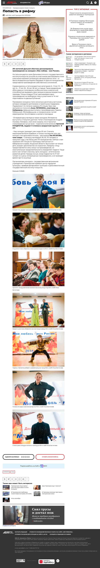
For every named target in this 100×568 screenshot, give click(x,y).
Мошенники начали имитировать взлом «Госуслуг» (84, 127)
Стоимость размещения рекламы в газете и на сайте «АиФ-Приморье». (51, 532)
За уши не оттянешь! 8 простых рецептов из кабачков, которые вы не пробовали (85, 84)
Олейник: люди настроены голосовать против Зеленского (83, 114)
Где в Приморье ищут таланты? (51, 486)
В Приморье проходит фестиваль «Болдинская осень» (52, 492)
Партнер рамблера (31, 560)
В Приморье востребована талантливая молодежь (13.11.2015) (21, 492)
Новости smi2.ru (9, 526)
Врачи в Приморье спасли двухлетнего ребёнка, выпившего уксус (81, 45)
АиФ (51, 59)
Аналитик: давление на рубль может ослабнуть (85, 107)
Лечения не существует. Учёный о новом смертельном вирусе (84, 89)
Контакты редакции (21, 532)
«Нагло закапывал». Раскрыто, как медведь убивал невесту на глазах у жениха (85, 64)
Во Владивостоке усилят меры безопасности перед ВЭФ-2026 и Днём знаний (81, 30)
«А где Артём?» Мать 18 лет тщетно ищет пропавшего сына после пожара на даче (85, 58)
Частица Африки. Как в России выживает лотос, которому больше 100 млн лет (85, 77)
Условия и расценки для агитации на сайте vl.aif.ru (31, 534)
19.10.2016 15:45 (7, 8)
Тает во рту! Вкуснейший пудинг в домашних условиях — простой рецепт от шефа (84, 71)
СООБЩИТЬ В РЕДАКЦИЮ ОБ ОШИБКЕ (60, 534)
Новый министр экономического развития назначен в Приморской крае (81, 14)
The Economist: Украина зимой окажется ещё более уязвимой (83, 120)
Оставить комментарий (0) (50, 457)
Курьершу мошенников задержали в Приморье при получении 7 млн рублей (81, 38)
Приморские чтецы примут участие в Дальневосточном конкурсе (19, 487)
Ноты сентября (15, 498)
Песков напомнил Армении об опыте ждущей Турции (85, 101)
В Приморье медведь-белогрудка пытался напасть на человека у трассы (81, 22)
